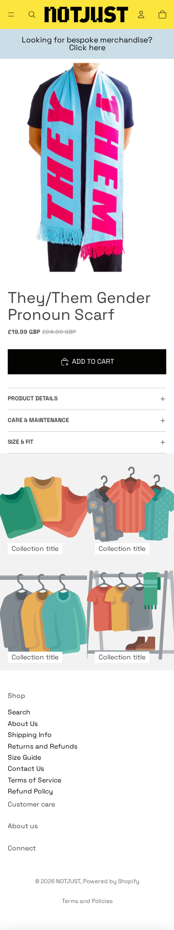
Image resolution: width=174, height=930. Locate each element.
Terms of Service (34, 780)
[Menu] (11, 14)
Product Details (33, 398)
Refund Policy (30, 791)
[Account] (141, 14)
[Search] (32, 14)
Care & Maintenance (38, 420)
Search (19, 712)
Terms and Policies (87, 901)
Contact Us (26, 768)
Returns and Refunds (42, 745)
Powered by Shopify (111, 881)
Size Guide (24, 757)
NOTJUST (68, 881)
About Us (23, 723)
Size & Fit (20, 442)
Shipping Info (30, 734)
